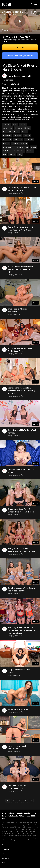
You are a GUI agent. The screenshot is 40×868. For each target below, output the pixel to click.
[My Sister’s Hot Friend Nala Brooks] (19, 21)
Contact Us (5, 858)
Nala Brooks (15, 84)
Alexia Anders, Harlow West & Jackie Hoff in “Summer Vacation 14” (21, 269)
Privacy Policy (6, 849)
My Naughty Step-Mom (18, 709)
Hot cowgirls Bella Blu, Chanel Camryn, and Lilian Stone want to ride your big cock (22, 630)
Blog (3, 862)
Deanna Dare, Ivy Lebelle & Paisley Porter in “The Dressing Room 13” (21, 391)
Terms (4, 845)
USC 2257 (5, 854)
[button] (32, 4)
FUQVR (6, 4)
